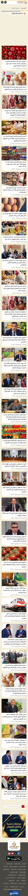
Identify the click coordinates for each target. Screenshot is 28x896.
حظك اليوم (6, 883)
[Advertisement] (14, 31)
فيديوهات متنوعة (14, 867)
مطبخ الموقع (6, 869)
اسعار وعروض (12, 880)
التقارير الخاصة (9, 864)
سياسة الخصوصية (14, 887)
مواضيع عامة (23, 872)
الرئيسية (23, 8)
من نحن (21, 887)
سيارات (17, 880)
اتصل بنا (6, 887)
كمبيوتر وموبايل (22, 875)
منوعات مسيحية (22, 869)
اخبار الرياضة (13, 869)
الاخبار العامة (17, 864)
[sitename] (14, 845)
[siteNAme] (22, 2)
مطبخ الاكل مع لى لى (10, 878)
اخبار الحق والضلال (12, 875)
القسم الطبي (22, 867)
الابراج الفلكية (13, 883)
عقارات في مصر (22, 883)
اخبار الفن (6, 867)
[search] (2, 2)
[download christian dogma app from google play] (14, 858)
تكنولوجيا (23, 880)
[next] (5, 806)
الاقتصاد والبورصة (14, 872)
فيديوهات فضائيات (21, 878)
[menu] (5, 2)
